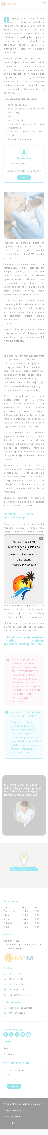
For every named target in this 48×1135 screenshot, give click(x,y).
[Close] (41, 538)
